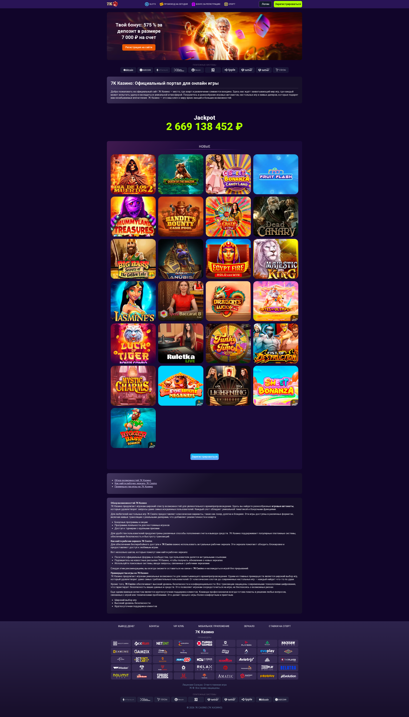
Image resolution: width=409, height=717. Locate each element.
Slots (152, 4)
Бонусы (154, 626)
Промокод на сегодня (176, 4)
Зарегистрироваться (288, 4)
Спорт (232, 4)
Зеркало (249, 626)
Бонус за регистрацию (208, 4)
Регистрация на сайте (138, 47)
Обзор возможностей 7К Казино (133, 480)
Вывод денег (126, 626)
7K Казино (204, 632)
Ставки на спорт (280, 626)
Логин (265, 4)
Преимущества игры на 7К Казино (134, 486)
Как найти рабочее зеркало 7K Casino (136, 483)
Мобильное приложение (213, 626)
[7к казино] (114, 4)
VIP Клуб (179, 626)
